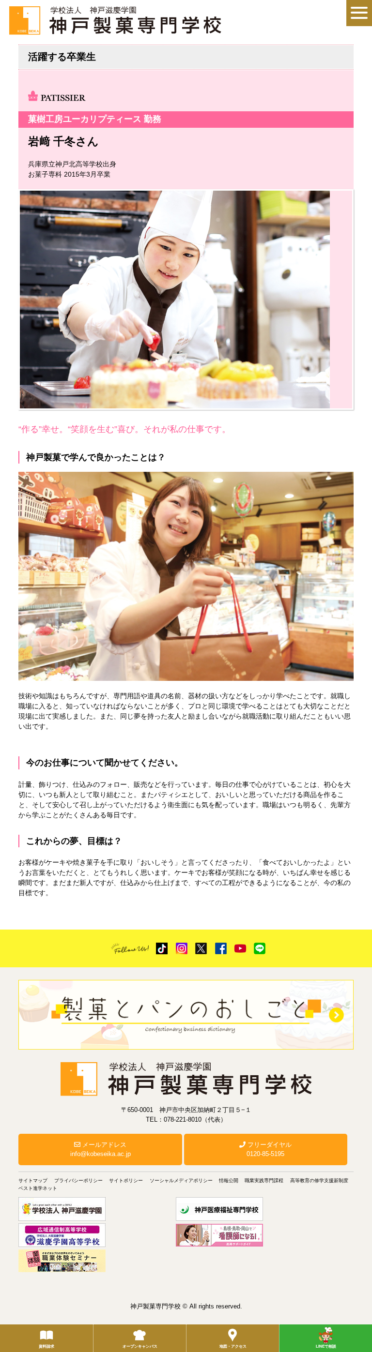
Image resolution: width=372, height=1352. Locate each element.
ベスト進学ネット (37, 1188)
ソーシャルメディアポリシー (181, 1180)
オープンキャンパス (140, 1346)
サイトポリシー (126, 1180)
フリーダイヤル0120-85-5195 (269, 1149)
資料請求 (46, 1346)
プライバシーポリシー (78, 1180)
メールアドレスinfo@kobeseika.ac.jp (100, 1149)
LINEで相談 (326, 1346)
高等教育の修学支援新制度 (319, 1180)
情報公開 (228, 1180)
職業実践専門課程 (264, 1180)
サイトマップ (32, 1180)
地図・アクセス (233, 1346)
